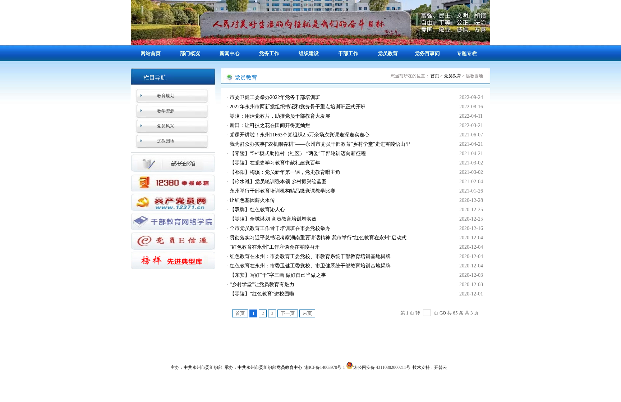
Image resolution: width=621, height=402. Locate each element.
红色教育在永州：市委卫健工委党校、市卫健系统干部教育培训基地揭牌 (310, 265)
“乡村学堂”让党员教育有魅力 (262, 284)
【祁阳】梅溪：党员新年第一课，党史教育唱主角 (285, 172)
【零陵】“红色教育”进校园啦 (262, 294)
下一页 (288, 313)
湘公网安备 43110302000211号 (381, 367)
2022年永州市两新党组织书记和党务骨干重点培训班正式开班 (297, 106)
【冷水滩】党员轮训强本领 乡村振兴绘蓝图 (278, 181)
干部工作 (348, 53)
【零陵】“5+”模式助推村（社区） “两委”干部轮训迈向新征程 (298, 153)
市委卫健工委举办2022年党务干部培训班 (275, 97)
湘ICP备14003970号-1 (324, 367)
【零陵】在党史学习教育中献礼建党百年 (275, 163)
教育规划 (165, 95)
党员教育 (388, 53)
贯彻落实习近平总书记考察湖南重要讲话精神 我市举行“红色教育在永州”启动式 (318, 237)
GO (443, 313)
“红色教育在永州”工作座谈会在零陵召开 (274, 247)
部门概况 (190, 53)
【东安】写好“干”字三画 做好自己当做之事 (278, 275)
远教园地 (165, 141)
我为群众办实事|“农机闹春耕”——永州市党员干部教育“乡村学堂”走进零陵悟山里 (320, 144)
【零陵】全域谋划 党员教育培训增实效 (273, 219)
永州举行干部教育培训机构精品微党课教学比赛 (282, 191)
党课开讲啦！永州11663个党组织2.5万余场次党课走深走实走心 (299, 134)
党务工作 (269, 53)
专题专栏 (467, 53)
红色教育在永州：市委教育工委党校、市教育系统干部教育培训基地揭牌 (310, 256)
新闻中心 (230, 53)
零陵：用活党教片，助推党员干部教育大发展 (280, 116)
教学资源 (165, 110)
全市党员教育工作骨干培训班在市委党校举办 (280, 228)
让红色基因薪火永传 (252, 200)
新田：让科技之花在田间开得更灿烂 (270, 125)
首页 (435, 75)
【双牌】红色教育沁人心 (257, 209)
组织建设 (309, 53)
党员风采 (165, 125)
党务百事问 (427, 53)
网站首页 (151, 53)
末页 (307, 313)
